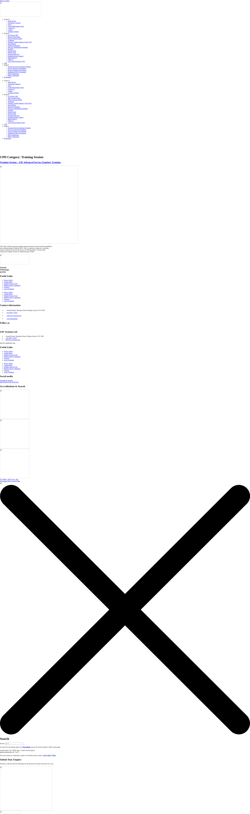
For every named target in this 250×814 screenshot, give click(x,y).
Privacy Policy (8, 280)
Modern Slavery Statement (12, 285)
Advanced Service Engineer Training (19, 67)
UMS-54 (10, 60)
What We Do (12, 21)
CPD (5, 63)
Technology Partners (14, 23)
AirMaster (11, 40)
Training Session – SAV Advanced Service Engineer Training (30, 162)
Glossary (6, 287)
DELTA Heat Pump (14, 37)
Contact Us (11, 28)
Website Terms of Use (10, 284)
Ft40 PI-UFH (12, 51)
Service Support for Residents (17, 68)
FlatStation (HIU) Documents (17, 72)
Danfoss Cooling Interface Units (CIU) (20, 42)
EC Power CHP (13, 35)
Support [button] (134, 145)
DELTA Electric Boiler (15, 38)
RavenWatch (12, 44)
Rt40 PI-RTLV (12, 58)
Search (2, 743)
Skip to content (4, 1)
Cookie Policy (8, 282)
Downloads (7, 77)
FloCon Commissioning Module (18, 47)
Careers (10, 30)
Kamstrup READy (13, 54)
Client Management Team (16, 26)
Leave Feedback (9, 289)
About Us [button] (101, 145)
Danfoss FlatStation (14, 46)
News (9, 24)
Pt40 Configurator (13, 74)
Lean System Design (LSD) (16, 61)
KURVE (10, 49)
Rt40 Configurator (13, 75)
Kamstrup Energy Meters (15, 56)
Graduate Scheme (13, 31)
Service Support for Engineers (17, 70)
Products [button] (115, 145)
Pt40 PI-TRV (12, 53)
